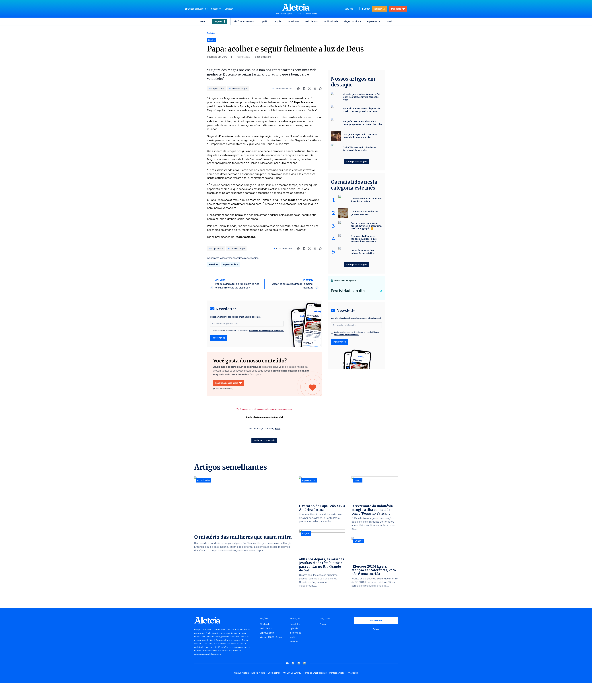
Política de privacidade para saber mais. (266, 330)
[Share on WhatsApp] (320, 88)
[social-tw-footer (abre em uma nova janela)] (299, 663)
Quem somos (274, 672)
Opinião (264, 21)
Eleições (359, 540)
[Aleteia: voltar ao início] (296, 7)
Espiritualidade (331, 21)
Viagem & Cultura (352, 21)
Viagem (305, 533)
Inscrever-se (219, 337)
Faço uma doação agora (226, 382)
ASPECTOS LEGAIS (292, 672)
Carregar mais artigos (356, 161)
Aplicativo (294, 628)
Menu (203, 21)
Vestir (292, 637)
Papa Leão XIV (373, 21)
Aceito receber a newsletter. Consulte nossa (248, 330)
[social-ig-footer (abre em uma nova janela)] (304, 663)
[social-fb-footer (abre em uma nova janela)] (293, 663)
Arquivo (278, 21)
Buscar (229, 8)
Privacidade (352, 672)
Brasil (389, 21)
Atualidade (293, 21)
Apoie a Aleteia (258, 672)
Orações (218, 21)
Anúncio (294, 641)
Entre (277, 428)
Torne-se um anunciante (315, 672)
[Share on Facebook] (298, 88)
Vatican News (243, 56)
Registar (378, 8)
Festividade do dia (348, 290)
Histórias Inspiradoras (244, 21)
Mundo (358, 480)
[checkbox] (211, 331)
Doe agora (396, 8)
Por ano (323, 624)
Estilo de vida (311, 21)
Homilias (213, 264)
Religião (211, 33)
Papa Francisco (230, 264)
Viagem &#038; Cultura (271, 637)
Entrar (367, 8)
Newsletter (295, 624)
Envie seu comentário (264, 440)
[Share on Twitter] (309, 88)
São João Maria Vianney (307, 13)
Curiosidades (203, 480)
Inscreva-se (295, 632)
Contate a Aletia (336, 672)
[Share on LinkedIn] (304, 88)
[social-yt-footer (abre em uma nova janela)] (287, 663)
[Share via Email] (315, 88)
